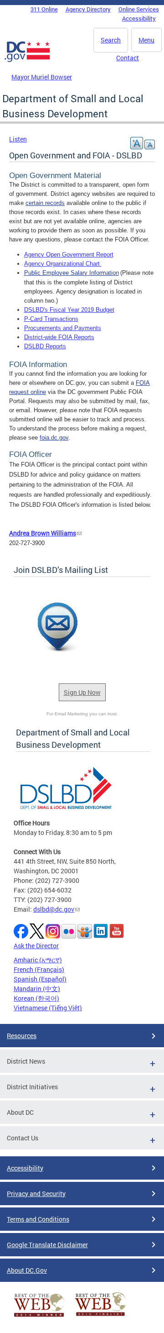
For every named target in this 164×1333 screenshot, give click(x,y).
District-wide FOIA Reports (59, 337)
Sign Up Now (82, 692)
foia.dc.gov (54, 437)
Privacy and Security (36, 1193)
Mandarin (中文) (37, 988)
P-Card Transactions (51, 318)
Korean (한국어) (36, 998)
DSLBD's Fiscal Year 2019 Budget (69, 309)
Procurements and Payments (62, 328)
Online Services (138, 9)
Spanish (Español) (40, 979)
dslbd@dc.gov (53, 909)
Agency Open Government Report (68, 254)
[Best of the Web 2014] (39, 1316)
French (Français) (39, 969)
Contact (127, 57)
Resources (21, 1035)
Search (111, 40)
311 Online (44, 9)
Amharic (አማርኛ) (38, 959)
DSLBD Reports (45, 346)
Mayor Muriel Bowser (41, 77)
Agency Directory (88, 9)
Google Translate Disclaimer (47, 1244)
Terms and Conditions (38, 1219)
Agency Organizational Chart (63, 263)
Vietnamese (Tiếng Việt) (48, 1007)
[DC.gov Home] (27, 60)
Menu (146, 40)
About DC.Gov (27, 1270)
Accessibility (139, 18)
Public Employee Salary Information (71, 272)
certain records (45, 202)
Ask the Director (36, 945)
